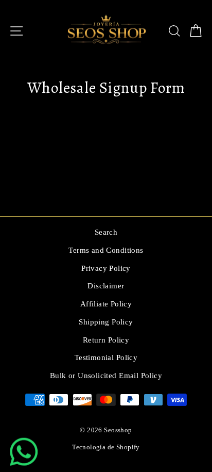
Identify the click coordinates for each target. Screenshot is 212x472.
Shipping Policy (106, 321)
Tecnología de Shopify (106, 447)
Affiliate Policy (106, 303)
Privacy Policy (106, 268)
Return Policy (106, 339)
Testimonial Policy (106, 357)
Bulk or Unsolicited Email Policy (106, 375)
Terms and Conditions (105, 250)
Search (106, 231)
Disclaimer (105, 285)
